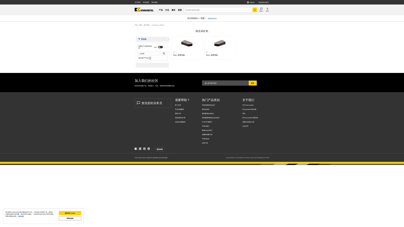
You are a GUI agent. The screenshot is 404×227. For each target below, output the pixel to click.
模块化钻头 (205, 109)
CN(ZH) (252, 2)
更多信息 (21, 216)
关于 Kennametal (247, 105)
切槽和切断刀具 (207, 134)
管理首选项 (70, 218)
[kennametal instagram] (149, 149)
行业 (167, 10)
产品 (161, 10)
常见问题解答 (179, 109)
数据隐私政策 (157, 158)
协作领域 (154, 2)
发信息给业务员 (263, 2)
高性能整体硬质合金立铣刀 (211, 118)
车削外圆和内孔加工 (208, 105)
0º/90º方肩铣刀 (207, 122)
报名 (252, 83)
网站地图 (164, 158)
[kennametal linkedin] (140, 149)
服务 (173, 10)
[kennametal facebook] (136, 149)
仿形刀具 (205, 143)
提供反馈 (160, 149)
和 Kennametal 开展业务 (250, 118)
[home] (144, 10)
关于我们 (138, 2)
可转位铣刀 (205, 126)
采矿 (140, 25)
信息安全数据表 (180, 122)
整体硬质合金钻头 (208, 113)
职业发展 (146, 2)
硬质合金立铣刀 (207, 130)
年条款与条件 (142, 158)
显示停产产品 (143, 58)
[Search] (254, 10)
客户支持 (178, 105)
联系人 (261, 11)
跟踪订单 (178, 113)
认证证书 (245, 126)
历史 (243, 113)
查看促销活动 (212, 18)
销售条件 (150, 158)
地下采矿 (147, 25)
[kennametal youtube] (144, 149)
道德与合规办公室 (248, 122)
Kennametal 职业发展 (249, 109)
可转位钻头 (205, 139)
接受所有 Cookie (70, 213)
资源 (180, 10)
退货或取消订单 (180, 118)
